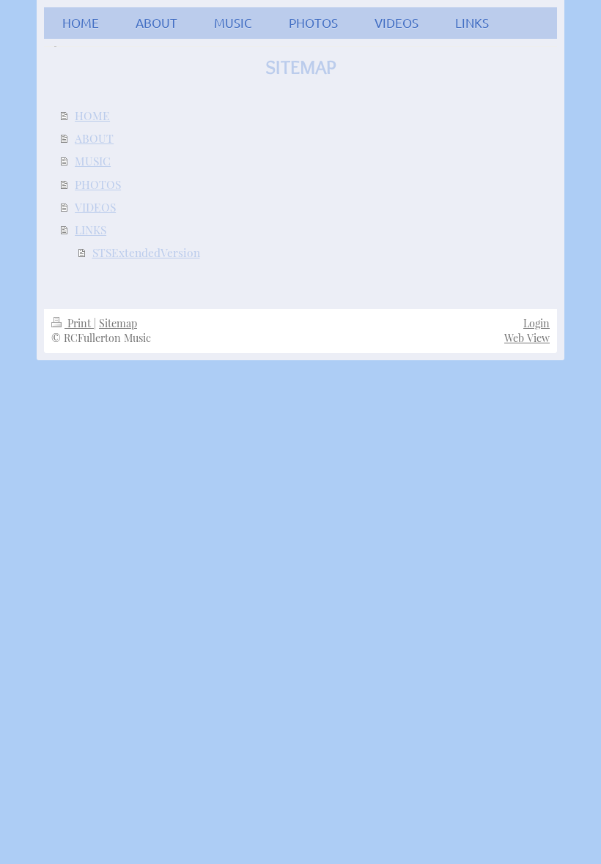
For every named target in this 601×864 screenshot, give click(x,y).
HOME (92, 115)
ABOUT (94, 138)
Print (79, 323)
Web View (527, 338)
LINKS (90, 229)
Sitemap (118, 323)
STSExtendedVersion (146, 252)
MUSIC (93, 160)
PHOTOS (98, 184)
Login (536, 323)
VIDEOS (95, 207)
